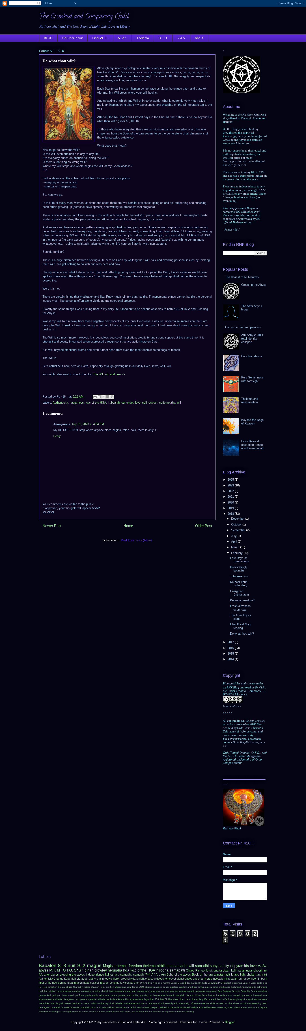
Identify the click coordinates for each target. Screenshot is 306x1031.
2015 (231, 653)
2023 (231, 485)
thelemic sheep (161, 1011)
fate (220, 991)
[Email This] (95, 397)
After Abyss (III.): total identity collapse (252, 338)
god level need (65, 995)
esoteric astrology (196, 991)
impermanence (46, 999)
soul (258, 1007)
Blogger (230, 1022)
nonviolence (212, 1003)
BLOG (48, 38)
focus (234, 991)
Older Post (203, 526)
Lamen (246, 983)
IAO (220, 983)
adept (84, 978)
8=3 (62, 965)
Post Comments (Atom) (136, 540)
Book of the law (202, 974)
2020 (231, 502)
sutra (127, 1011)
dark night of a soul (143, 978)
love (137, 402)
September (238, 530)
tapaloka (135, 1011)
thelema (149, 966)
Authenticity (60, 402)
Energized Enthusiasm (239, 592)
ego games (138, 991)
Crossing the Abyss (254, 284)
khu (127, 999)
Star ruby (78, 987)
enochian (198, 978)
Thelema (142, 38)
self (188, 1007)
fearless (227, 991)
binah (88, 970)
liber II (263, 978)
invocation (219, 978)
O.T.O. (163, 38)
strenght (67, 1011)
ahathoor (192, 987)
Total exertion (239, 576)
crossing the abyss (72, 974)
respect (155, 1007)
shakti (250, 974)
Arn (163, 974)
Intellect (227, 983)
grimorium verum (108, 995)
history (211, 995)
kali (233, 970)
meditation (77, 1003)
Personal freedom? (242, 600)
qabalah (85, 1007)
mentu (87, 1003)
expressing (211, 991)
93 (265, 974)
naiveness (129, 1003)
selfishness (197, 1007)
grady (95, 995)
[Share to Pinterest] (112, 397)
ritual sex (88, 982)
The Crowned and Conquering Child (84, 17)
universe (181, 1011)
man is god (57, 1003)
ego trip (160, 991)
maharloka (44, 1003)
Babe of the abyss (179, 974)
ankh (215, 987)
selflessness (210, 1007)
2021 (231, 496)
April (234, 541)
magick (241, 999)
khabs (235, 974)
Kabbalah (70, 978)
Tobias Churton (91, 987)
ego (129, 991)
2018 (231, 513)
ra (92, 1007)
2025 (231, 479)
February (237, 553)
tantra (259, 974)
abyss (43, 970)
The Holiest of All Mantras (242, 277)
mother (101, 1003)
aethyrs (93, 978)
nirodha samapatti (170, 970)
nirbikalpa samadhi (172, 966)
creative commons (81, 991)
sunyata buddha (105, 1011)
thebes (148, 1011)
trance (172, 1011)
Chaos (190, 970)
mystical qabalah (114, 1003)
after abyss (51, 974)
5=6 (145, 983)
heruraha (115, 970)
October (236, 524)
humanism (221, 995)
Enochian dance (251, 356)
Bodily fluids (200, 983)
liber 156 (154, 999)
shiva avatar (240, 1007)
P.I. (40, 987)
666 (150, 983)
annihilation (225, 987)
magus (94, 965)
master (67, 1003)
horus (208, 978)
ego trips (169, 991)
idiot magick (234, 995)
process (65, 1007)
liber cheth (173, 999)
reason (78, 982)
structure (76, 1011)
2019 (231, 508)
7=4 (147, 974)
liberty (195, 999)
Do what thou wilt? (242, 633)
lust (230, 999)
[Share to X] (103, 397)
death (226, 970)
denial (104, 991)
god (54, 995)
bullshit (51, 991)
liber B (255, 978)
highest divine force (196, 995)
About (199, 38)
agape (166, 987)
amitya (201, 987)
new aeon (141, 1003)
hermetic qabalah (175, 995)
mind (93, 1003)
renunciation (143, 1007)
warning (190, 1011)
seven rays (223, 1007)
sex (231, 1007)
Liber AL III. (100, 38)
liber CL (164, 999)
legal (146, 999)
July (234, 536)
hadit (227, 974)
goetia (88, 995)
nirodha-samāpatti (167, 1003)
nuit (71, 965)
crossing (96, 991)
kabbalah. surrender (120, 402)
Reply (57, 436)
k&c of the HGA (96, 402)
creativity (126, 978)
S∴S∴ (78, 970)
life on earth (210, 999)
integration (69, 999)
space (264, 1007)
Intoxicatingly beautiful (238, 568)
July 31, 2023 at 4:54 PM (87, 424)
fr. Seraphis (244, 991)
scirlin (183, 1007)
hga (126, 970)
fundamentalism (259, 991)
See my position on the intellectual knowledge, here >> (244, 163)
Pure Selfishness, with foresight (252, 379)
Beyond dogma (186, 983)
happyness (77, 402)
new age (152, 1003)
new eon (57, 982)
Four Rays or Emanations (239, 559)
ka (108, 999)
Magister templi (115, 966)
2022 (231, 491)
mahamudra (244, 970)
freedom (135, 966)
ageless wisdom (178, 987)
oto (249, 1003)
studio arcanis (89, 1011)
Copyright (213, 983)
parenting (256, 1003)
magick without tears (256, 999)
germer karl (45, 995)
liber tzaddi (185, 999)
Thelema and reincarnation (249, 400)
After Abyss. (242, 143)
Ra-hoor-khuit (204, 970)
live (219, 999)
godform (79, 995)
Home (128, 526)
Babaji (174, 983)
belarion (235, 987)
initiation (59, 999)
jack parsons (82, 999)
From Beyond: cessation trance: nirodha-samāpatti (252, 445)
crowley (101, 970)
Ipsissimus (237, 983)
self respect (149, 402)
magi (235, 999)
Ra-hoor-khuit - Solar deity (239, 583)
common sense (64, 991)
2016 (231, 648)
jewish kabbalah (98, 999)
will (179, 402)
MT (59, 970)
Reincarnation (50, 987)
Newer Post (52, 526)
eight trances (184, 978)
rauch (126, 1007)
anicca (208, 987)
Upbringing (120, 987)
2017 (231, 642)
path (265, 1003)
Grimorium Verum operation (243, 327)
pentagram (44, 1007)
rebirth (133, 1007)
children (115, 978)
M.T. (52, 970)
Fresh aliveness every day (240, 607)
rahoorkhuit (260, 970)
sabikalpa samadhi (169, 1007)
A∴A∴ (122, 38)
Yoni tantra (132, 987)
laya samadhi (136, 999)
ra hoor (97, 1007)
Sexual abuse (65, 987)
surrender (119, 1011)
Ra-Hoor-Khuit (72, 38)
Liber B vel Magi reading (240, 626)
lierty (201, 999)
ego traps (150, 991)
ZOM (141, 987)
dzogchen (162, 978)
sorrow (251, 1007)
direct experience (118, 991)
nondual (68, 982)
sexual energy (133, 982)
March (235, 547)
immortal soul (260, 995)
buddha (43, 991)
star (60, 1011)
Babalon (47, 965)
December (238, 518)
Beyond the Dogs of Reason (252, 421)
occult (243, 1003)
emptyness (180, 991)
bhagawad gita (248, 987)
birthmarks (262, 987)
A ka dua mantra (161, 983)
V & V (181, 38)
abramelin (150, 987)
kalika (109, 974)
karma (121, 999)
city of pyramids (236, 966)
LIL (78, 978)
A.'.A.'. (155, 974)
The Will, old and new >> (109, 374)
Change (58, 978)
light (243, 974)
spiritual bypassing (48, 1011)
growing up (146, 995)
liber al (43, 982)
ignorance (247, 995)
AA (41, 974)
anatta (218, 970)
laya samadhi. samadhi (129, 974)
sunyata (216, 966)
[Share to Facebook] (108, 397)
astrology (104, 978)
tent (142, 1011)
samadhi (202, 966)
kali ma (113, 999)
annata (218, 974)
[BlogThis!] (99, 397)
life (49, 982)
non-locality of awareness (191, 1003)
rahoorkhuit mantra (112, 1007)
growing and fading (128, 995)
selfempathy (167, 402)
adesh (158, 987)
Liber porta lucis (259, 983)
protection (75, 1007)
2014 (231, 659)
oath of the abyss (229, 1003)
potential (55, 1007)
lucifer (225, 999)
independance (95, 974)
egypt (172, 978)
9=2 (81, 965)
